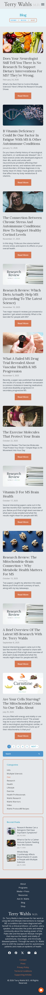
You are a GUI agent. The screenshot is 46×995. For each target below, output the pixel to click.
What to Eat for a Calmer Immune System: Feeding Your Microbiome (28, 842)
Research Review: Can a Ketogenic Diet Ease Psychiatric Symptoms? (27, 830)
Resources (23, 895)
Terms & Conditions (23, 971)
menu (43, 4)
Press (23, 963)
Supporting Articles (23, 975)
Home (13, 20)
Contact (23, 960)
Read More (23, 95)
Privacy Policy (23, 967)
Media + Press (23, 891)
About (23, 884)
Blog (23, 20)
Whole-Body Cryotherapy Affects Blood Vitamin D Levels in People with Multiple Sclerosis (27, 857)
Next (34, 746)
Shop (23, 906)
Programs (23, 887)
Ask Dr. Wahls (23, 899)
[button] (41, 990)
